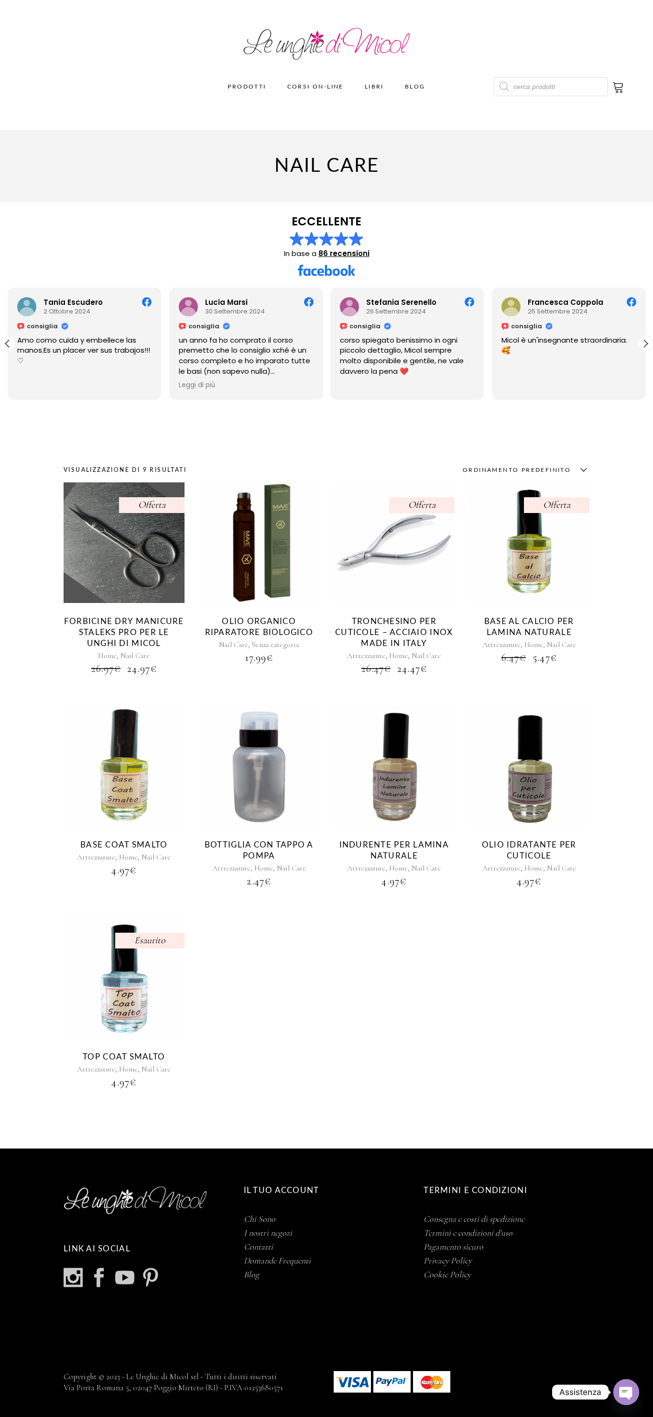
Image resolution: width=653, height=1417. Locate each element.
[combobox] (522, 469)
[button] (645, 343)
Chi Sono (259, 1219)
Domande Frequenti (277, 1260)
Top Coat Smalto (124, 1057)
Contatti (258, 1246)
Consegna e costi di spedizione (474, 1219)
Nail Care (135, 655)
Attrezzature (366, 655)
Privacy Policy (448, 1260)
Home (107, 655)
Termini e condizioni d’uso (468, 1232)
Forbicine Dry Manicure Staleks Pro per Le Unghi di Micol (124, 632)
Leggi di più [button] (197, 385)
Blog (251, 1274)
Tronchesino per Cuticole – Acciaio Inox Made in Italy (394, 632)
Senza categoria (275, 644)
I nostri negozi (268, 1232)
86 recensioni (344, 253)
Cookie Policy (447, 1274)
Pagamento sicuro (453, 1246)
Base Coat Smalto (123, 845)
